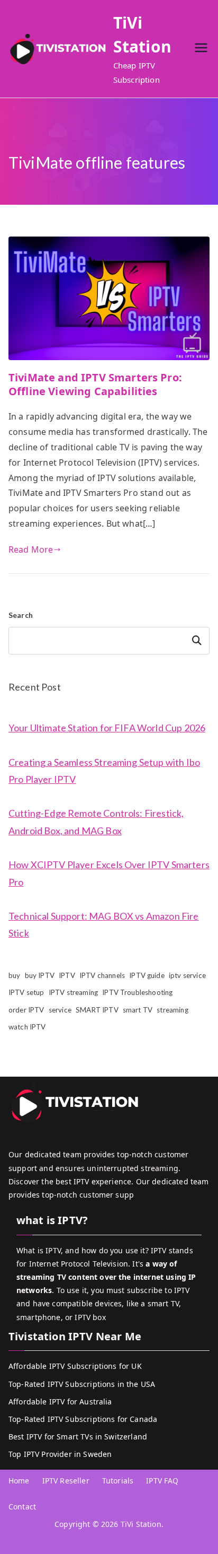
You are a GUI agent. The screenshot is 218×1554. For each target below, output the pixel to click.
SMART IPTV (97, 1010)
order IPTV (26, 1010)
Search (20, 614)
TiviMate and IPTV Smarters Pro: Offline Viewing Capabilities (95, 384)
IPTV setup (26, 992)
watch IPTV (27, 1027)
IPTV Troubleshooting (137, 992)
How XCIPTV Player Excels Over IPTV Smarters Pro (109, 873)
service (60, 1010)
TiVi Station (141, 1524)
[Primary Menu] (201, 49)
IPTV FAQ (162, 1481)
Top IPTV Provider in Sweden (60, 1454)
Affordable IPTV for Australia (60, 1401)
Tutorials (117, 1481)
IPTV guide (147, 975)
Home (19, 1481)
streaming (172, 1010)
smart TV (137, 1010)
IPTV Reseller (65, 1481)
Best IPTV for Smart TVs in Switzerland (77, 1436)
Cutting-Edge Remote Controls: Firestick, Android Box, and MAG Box (96, 821)
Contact (22, 1506)
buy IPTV (39, 975)
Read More (30, 549)
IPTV (67, 975)
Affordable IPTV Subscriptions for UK (75, 1366)
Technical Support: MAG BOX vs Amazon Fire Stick (103, 924)
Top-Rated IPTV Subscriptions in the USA (81, 1384)
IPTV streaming (73, 992)
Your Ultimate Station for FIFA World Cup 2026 (106, 728)
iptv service (187, 975)
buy (14, 975)
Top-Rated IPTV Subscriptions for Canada (82, 1419)
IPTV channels (102, 975)
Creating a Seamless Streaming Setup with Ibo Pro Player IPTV (104, 770)
